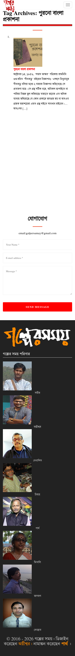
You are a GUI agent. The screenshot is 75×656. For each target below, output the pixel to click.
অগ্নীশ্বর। (25, 644)
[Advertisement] (37, 175)
